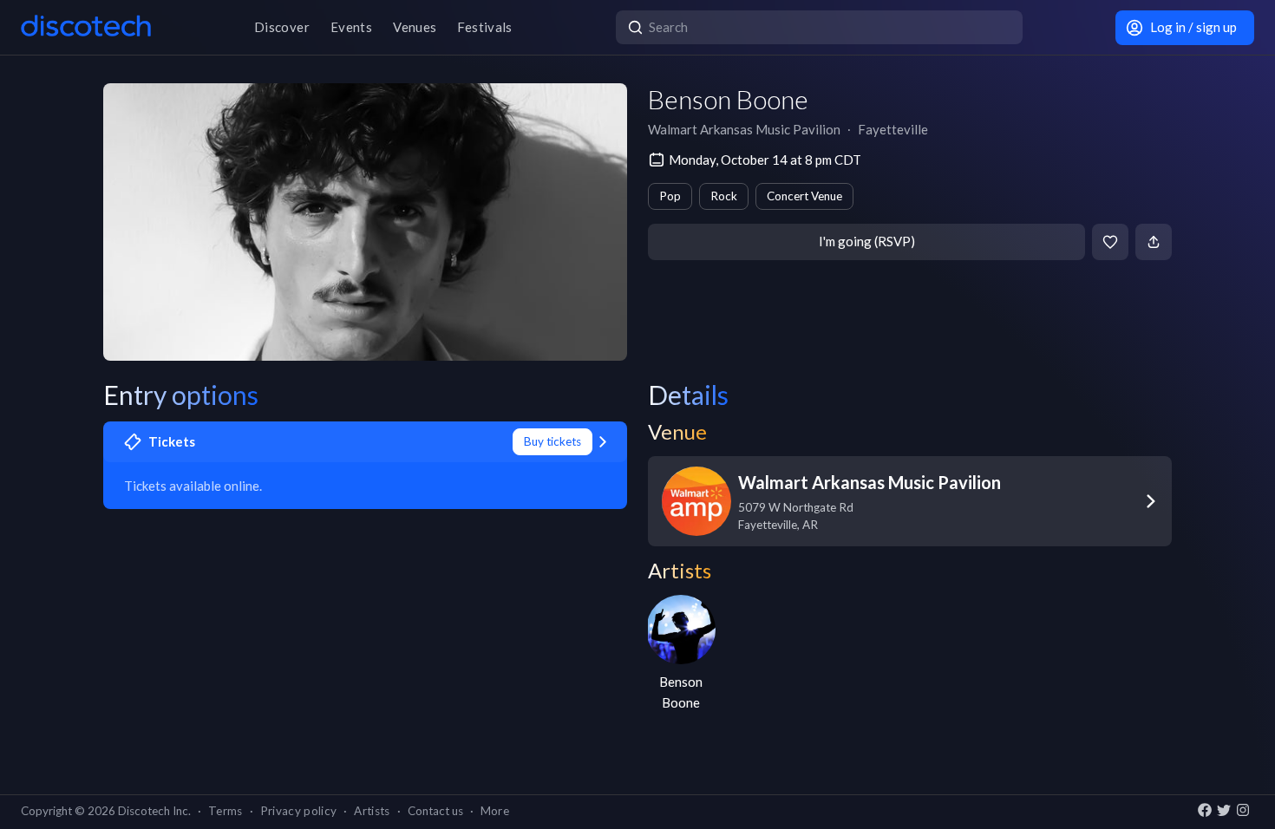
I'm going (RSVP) (867, 241)
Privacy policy (298, 811)
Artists (371, 811)
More (495, 811)
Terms (225, 811)
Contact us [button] (435, 811)
